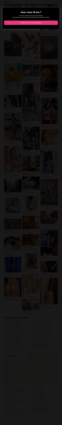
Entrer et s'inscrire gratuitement (31, 23)
